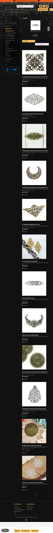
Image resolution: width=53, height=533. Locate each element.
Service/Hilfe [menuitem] (48, 3)
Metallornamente (10, 31)
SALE (6, 64)
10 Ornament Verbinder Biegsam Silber (32, 113)
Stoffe (6, 20)
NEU (6, 17)
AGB (15, 513)
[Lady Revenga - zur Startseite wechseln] (10, 6)
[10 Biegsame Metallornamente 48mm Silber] (34, 394)
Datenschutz (29, 508)
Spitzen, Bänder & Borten (10, 23)
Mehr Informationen (31, 527)
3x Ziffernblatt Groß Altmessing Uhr (32, 445)
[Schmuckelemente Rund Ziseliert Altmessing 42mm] (34, 357)
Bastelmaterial (8, 28)
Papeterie (8, 42)
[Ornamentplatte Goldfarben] (34, 246)
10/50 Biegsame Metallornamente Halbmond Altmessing (35, 187)
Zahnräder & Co (9, 48)
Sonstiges (8, 55)
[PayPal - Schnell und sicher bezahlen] (11, 69)
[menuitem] (25, 6)
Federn (7, 44)
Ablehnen (17, 530)
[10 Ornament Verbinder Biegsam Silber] (34, 99)
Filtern (26, 41)
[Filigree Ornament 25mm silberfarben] (34, 468)
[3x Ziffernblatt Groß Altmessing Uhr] (34, 431)
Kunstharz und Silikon (11, 33)
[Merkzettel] (40, 6)
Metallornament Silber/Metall (30, 335)
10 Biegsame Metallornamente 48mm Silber (34, 408)
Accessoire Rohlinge (10, 40)
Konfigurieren (35, 530)
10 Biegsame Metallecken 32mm (31, 224)
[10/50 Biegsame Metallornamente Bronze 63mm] (34, 136)
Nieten (7, 53)
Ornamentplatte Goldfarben (30, 261)
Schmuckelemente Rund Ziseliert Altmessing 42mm (35, 371)
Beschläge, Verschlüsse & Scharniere (11, 51)
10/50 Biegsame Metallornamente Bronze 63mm (35, 150)
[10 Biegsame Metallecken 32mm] (34, 210)
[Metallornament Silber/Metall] (34, 320)
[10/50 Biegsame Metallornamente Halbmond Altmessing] (34, 173)
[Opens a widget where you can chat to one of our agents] (5, 530)
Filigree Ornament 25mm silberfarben (32, 482)
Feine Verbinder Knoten (35, 31)
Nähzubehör (8, 25)
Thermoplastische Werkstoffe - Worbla (10, 35)
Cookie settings (29, 506)
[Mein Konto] (44, 6)
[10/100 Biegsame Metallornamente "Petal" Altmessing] (34, 62)
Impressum (29, 509)
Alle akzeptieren (25, 530)
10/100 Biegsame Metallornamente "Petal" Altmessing (35, 76)
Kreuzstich (7, 61)
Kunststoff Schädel (10, 38)
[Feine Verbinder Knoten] (35, 25)
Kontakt (16, 506)
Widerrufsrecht (17, 511)
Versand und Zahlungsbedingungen (19, 509)
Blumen (7, 46)
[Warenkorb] (47, 6)
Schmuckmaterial (9, 59)
